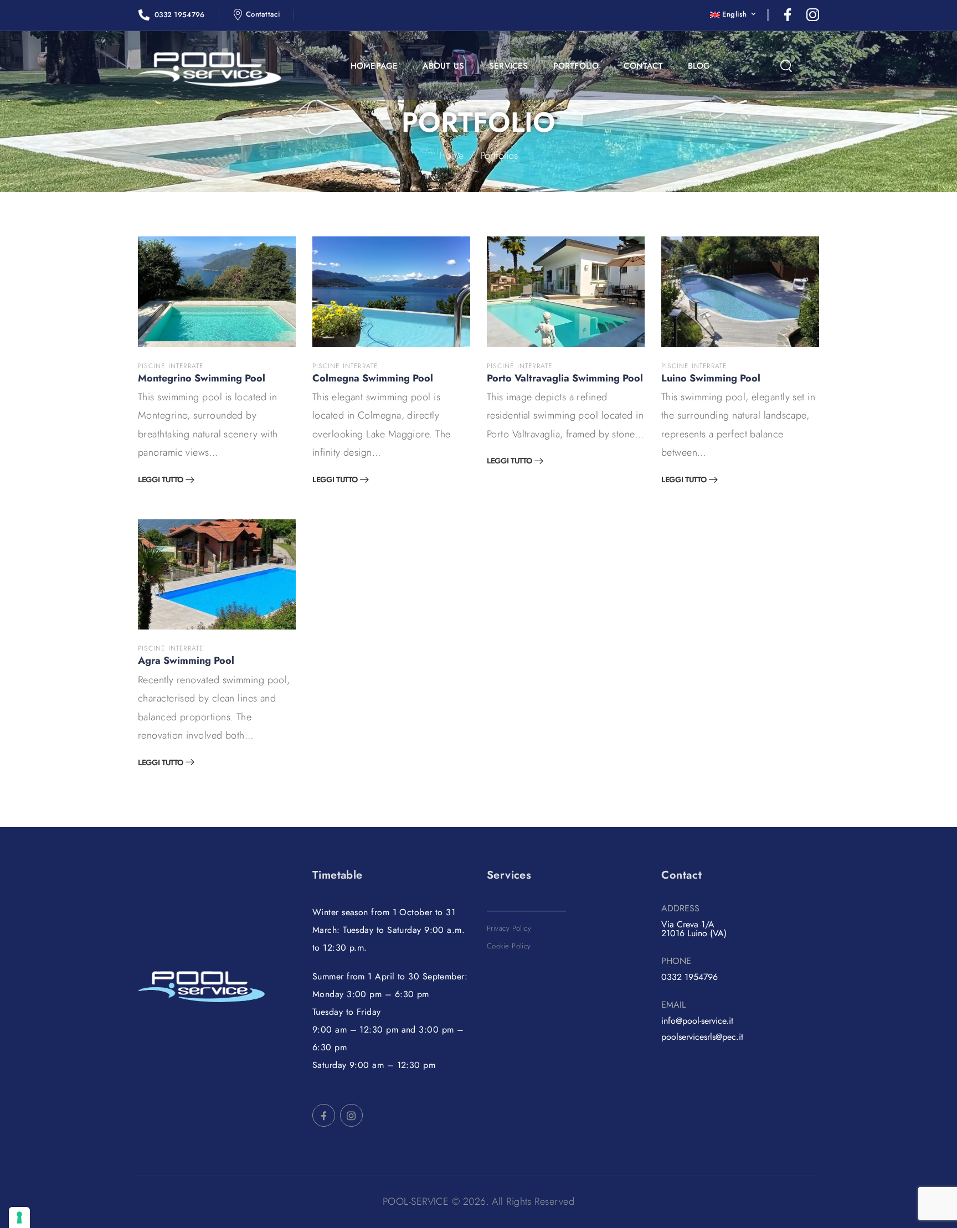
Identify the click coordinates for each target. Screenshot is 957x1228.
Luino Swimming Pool (710, 378)
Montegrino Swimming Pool (201, 378)
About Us (443, 66)
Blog (699, 66)
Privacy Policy (509, 928)
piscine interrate (170, 366)
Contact (643, 66)
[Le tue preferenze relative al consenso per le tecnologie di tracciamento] (19, 1217)
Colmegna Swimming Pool (372, 378)
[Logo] (209, 69)
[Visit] (217, 291)
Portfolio (576, 66)
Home (451, 155)
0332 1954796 (689, 977)
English (734, 14)
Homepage (374, 66)
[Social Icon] (787, 14)
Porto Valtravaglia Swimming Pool (565, 378)
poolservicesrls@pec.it (702, 1036)
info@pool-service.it (697, 1020)
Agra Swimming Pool (186, 660)
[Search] (786, 66)
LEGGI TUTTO (160, 480)
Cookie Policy (509, 946)
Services (508, 66)
